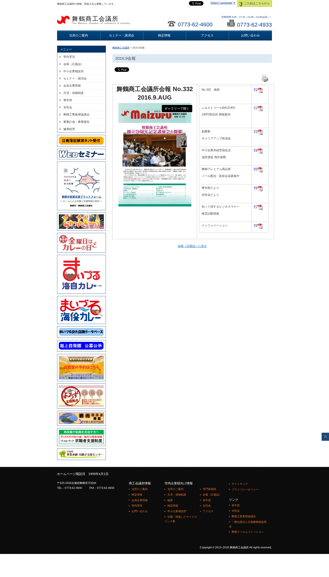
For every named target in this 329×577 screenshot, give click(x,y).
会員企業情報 (72, 85)
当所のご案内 (78, 35)
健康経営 (69, 129)
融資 (170, 500)
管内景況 (69, 56)
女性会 (67, 107)
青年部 (67, 100)
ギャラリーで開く (177, 108)
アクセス (207, 35)
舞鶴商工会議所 (101, 19)
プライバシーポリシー (245, 489)
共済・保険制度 (73, 93)
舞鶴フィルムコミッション (248, 531)
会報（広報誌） (73, 64)
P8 (255, 225)
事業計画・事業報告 (76, 121)
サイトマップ (240, 483)
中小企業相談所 (73, 71)
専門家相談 (209, 489)
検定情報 (164, 35)
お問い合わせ (250, 35)
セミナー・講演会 (121, 35)
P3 (255, 131)
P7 (255, 206)
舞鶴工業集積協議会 (76, 114)
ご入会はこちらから (256, 3)
